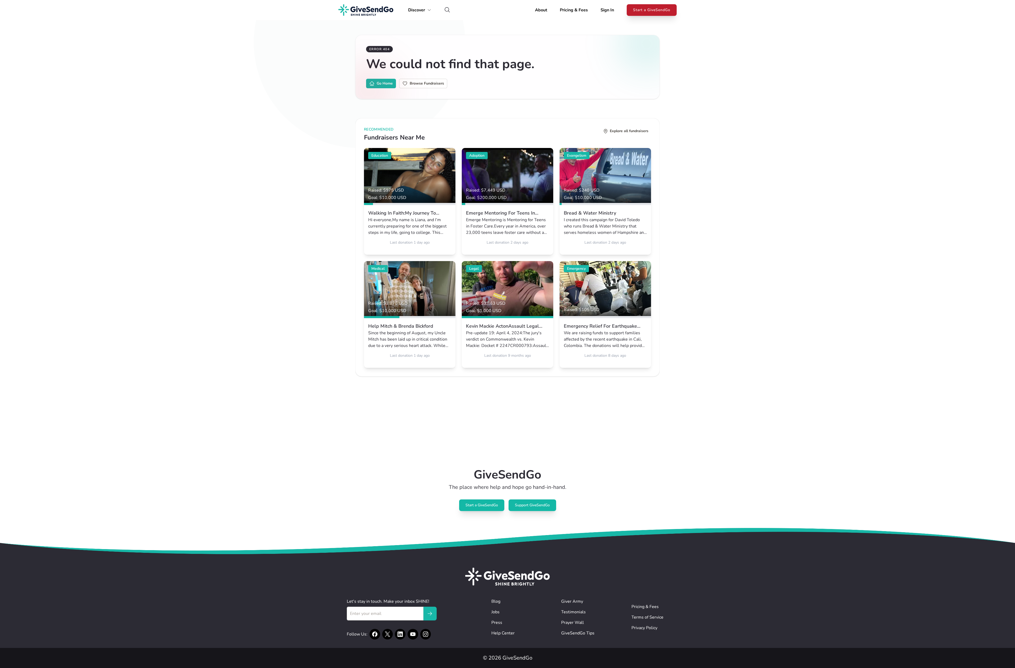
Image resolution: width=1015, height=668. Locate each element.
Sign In (607, 10)
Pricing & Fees (574, 10)
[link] (409, 201)
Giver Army (572, 601)
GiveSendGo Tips (577, 633)
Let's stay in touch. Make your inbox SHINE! (388, 601)
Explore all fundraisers (629, 130)
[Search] (447, 10)
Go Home (385, 83)
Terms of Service (647, 617)
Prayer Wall (572, 622)
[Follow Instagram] (425, 634)
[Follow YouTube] (413, 634)
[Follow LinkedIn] (400, 634)
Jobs (495, 612)
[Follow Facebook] (375, 634)
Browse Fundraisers (427, 83)
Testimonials (573, 612)
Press (496, 622)
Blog (495, 601)
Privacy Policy (644, 628)
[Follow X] (387, 634)
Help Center (503, 633)
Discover (416, 10)
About (541, 10)
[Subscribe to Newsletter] (430, 613)
